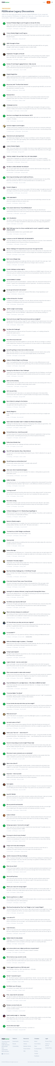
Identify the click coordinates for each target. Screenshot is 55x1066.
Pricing (36, 1051)
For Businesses (37, 1048)
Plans (35, 1046)
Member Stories (27, 1046)
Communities (16, 1046)
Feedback (36, 1056)
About (35, 1041)
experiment (33, 18)
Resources (26, 1041)
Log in (44, 2)
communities (20, 18)
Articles (25, 1043)
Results (14, 1043)
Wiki (24, 1051)
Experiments (15, 1041)
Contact (36, 1053)
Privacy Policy (48, 1041)
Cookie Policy (48, 1048)
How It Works (37, 1043)
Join (48, 2)
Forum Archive (26, 1048)
